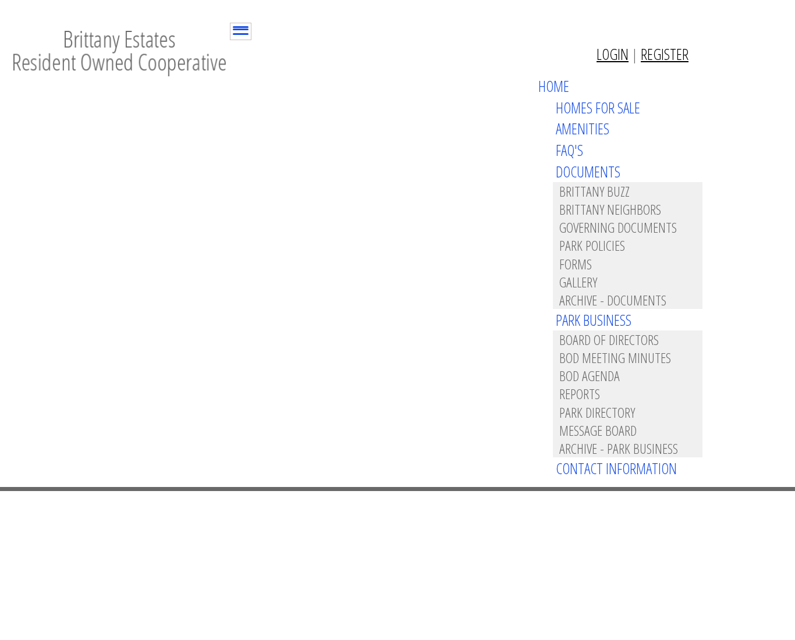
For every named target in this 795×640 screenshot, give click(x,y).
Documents (588, 171)
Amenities (582, 128)
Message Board (598, 430)
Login (613, 54)
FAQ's (569, 150)
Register (664, 54)
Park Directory (597, 412)
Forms (575, 263)
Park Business (593, 320)
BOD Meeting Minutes (615, 357)
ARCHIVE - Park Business (618, 448)
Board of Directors (609, 339)
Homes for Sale (598, 107)
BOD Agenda (589, 375)
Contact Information (616, 468)
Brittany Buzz (594, 191)
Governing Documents (618, 227)
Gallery (578, 281)
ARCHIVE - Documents (612, 300)
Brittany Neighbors (610, 209)
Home (553, 86)
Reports (579, 393)
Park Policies (592, 245)
